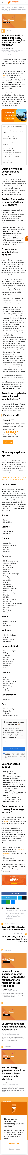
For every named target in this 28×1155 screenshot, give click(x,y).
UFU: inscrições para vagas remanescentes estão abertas (13, 1026)
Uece (4, 76)
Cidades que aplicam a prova (13, 152)
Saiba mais (10, 118)
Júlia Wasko (7, 1033)
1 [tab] (14, 449)
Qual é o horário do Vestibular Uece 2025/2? (13, 132)
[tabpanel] (14, 431)
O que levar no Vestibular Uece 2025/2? (11, 143)
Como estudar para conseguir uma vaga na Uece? (12, 161)
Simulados (6, 854)
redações (21, 849)
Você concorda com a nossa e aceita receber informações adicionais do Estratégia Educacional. (15, 755)
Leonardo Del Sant (8, 48)
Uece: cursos (8, 154)
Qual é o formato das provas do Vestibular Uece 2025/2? (12, 137)
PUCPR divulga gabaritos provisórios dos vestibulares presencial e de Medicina (13, 1073)
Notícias (9, 7)
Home (2, 7)
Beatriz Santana (8, 989)
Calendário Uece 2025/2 (12, 157)
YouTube (6, 821)
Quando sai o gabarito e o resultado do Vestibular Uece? (13, 149)
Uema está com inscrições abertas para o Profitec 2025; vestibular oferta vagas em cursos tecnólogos (13, 978)
